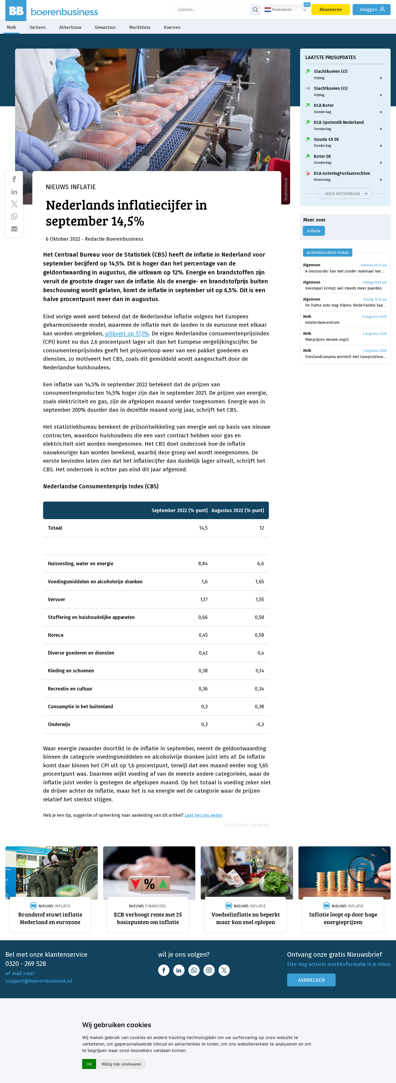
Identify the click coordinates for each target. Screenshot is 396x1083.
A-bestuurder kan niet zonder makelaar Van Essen (346, 271)
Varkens (38, 27)
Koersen (172, 27)
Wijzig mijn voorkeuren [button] (121, 1064)
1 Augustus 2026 (375, 351)
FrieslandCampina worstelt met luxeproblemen (346, 357)
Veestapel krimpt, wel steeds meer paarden (343, 288)
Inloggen (368, 9)
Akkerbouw (70, 27)
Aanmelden (311, 980)
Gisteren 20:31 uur (374, 265)
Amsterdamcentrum (322, 322)
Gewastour (105, 27)
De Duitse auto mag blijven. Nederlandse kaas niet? (346, 305)
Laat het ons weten (204, 815)
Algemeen (311, 265)
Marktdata (139, 27)
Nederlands (281, 9)
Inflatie (314, 231)
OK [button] (89, 1064)
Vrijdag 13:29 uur (375, 282)
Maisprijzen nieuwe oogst (327, 339)
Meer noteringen (342, 193)
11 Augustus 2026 (374, 317)
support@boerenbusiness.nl (38, 981)
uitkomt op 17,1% (127, 333)
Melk (11, 27)
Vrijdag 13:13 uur (375, 299)
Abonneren (330, 9)
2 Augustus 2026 (375, 334)
